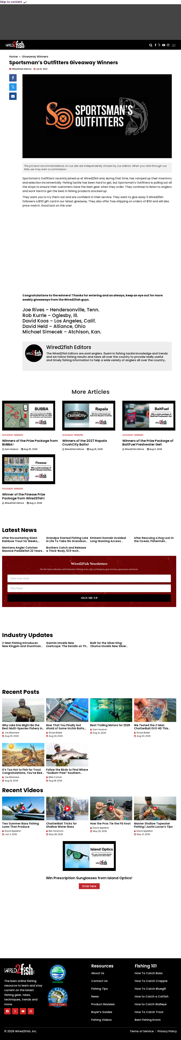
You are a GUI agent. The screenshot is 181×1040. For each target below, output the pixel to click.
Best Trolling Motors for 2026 (110, 725)
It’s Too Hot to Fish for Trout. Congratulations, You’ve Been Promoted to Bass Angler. (23, 773)
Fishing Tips (99, 989)
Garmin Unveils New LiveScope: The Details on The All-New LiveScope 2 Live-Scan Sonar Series (67, 647)
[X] (15, 1011)
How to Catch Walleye (151, 1004)
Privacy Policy (167, 1031)
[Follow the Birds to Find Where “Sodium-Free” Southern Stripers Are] (67, 755)
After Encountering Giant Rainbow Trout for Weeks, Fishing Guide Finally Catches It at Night (23, 542)
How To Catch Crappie (151, 981)
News (95, 996)
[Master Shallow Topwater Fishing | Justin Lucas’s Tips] (155, 808)
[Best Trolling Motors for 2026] (111, 710)
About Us (97, 973)
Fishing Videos (101, 1020)
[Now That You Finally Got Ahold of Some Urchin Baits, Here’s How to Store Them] (67, 710)
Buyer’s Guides (101, 1012)
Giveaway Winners (35, 57)
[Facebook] (7, 1011)
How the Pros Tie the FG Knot (110, 823)
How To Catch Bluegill (150, 989)
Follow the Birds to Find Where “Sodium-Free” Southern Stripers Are (67, 773)
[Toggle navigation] (174, 44)
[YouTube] (23, 1011)
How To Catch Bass (149, 973)
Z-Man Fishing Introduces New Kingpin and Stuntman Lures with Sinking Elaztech (21, 646)
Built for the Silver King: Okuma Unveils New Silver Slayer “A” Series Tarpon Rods (111, 646)
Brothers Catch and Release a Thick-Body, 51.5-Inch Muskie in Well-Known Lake (66, 551)
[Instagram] (31, 1011)
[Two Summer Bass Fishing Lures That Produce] (23, 808)
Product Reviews (103, 1004)
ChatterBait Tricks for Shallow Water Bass (61, 825)
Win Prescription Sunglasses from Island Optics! (89, 877)
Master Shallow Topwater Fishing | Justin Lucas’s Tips (153, 825)
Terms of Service (142, 1031)
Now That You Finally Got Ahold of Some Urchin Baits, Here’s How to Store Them (65, 728)
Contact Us (99, 981)
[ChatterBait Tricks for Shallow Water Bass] (67, 808)
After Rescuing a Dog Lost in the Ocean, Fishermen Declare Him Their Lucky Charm (154, 542)
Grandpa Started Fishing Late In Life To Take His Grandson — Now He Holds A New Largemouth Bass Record (67, 542)
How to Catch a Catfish (151, 996)
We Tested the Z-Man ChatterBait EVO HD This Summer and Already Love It (154, 728)
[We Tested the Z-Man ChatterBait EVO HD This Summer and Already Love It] (155, 710)
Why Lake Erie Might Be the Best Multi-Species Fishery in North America (22, 728)
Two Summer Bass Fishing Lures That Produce (20, 825)
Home (13, 57)
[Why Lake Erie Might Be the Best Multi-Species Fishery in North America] (23, 710)
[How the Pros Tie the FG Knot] (111, 808)
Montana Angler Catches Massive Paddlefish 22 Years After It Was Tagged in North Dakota (22, 552)
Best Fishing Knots (148, 1020)
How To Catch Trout (149, 1012)
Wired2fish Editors (68, 347)
